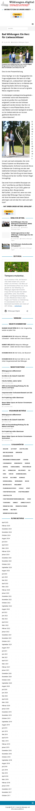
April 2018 (5, 776)
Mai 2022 (5, 619)
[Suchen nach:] (17, 28)
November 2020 (7, 676)
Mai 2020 (5, 696)
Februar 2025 (6, 525)
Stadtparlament (23, 492)
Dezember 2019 (6, 712)
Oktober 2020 (6, 680)
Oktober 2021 (6, 641)
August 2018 (6, 763)
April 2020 (5, 699)
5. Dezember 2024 (7, 399)
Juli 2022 (4, 612)
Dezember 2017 (6, 789)
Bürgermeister (8, 456)
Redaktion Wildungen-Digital (21, 42)
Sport (28, 488)
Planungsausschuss (9, 488)
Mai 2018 (5, 773)
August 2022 (6, 609)
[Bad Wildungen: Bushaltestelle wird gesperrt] (6, 246)
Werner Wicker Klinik (10, 513)
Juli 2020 (4, 689)
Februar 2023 (6, 590)
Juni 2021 (5, 654)
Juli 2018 (4, 766)
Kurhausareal (7, 481)
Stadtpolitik (7, 495)
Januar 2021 (5, 670)
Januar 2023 (5, 593)
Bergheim (19, 452)
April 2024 (5, 545)
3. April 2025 (6, 373)
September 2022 (7, 606)
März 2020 (5, 702)
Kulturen (13, 477)
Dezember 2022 (6, 596)
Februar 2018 (6, 782)
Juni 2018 (5, 770)
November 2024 (7, 532)
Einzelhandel (15, 466)
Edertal (5, 466)
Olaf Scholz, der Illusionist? (23, 353)
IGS (29, 470)
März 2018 (5, 779)
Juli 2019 (4, 728)
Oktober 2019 (6, 718)
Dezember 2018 (6, 750)
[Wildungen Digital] (17, 5)
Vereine (5, 509)
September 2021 (7, 644)
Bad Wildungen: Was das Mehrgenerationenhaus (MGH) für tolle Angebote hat (21, 223)
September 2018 (7, 760)
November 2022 (7, 599)
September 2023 (7, 567)
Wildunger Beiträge (17, 411)
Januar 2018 (5, 786)
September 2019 (7, 721)
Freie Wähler (27, 466)
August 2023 (6, 570)
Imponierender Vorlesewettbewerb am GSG (17, 392)
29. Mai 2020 (16, 238)
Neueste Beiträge (17, 367)
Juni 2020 (5, 692)
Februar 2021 (6, 667)
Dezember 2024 (6, 529)
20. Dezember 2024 (8, 389)
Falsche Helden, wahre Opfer (12, 381)
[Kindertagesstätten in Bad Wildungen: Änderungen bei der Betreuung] (6, 235)
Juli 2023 (4, 574)
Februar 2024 (6, 551)
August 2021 (6, 648)
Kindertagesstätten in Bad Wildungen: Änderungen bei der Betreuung (22, 234)
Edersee (27, 463)
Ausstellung (24, 449)
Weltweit (14, 509)
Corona (25, 459)
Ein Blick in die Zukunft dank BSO (13, 376)
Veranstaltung (8, 506)
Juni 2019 (5, 731)
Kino (4, 474)
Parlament (17, 484)
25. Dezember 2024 (8, 383)
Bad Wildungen (8, 452)
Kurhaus (22, 477)
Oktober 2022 (6, 603)
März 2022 (5, 625)
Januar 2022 (5, 631)
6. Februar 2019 (16, 227)
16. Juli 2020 (7, 42)
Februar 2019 (6, 744)
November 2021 (7, 638)
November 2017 (7, 792)
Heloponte (21, 470)
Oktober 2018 (6, 757)
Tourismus (6, 502)
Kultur (5, 477)
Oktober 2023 (6, 564)
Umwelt (15, 502)
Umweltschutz (26, 502)
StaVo (29, 499)
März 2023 (5, 586)
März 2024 (5, 548)
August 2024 (6, 538)
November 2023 (7, 561)
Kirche (11, 474)
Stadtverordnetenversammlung (13, 499)
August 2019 (6, 725)
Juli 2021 (4, 651)
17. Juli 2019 (15, 248)
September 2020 (7, 683)
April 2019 (5, 737)
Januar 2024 (5, 554)
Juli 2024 (4, 542)
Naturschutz (7, 484)
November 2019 (7, 715)
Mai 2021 (5, 657)
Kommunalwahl (21, 474)
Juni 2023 (5, 577)
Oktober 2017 (6, 795)
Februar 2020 (6, 705)
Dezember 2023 (6, 558)
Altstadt (14, 449)
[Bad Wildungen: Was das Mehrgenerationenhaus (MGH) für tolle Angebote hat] (6, 224)
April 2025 (5, 522)
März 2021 (5, 664)
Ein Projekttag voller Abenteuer (13, 397)
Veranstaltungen (21, 506)
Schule (21, 488)
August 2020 (6, 686)
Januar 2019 (5, 747)
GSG (4, 470)
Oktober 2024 (6, 535)
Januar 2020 (5, 709)
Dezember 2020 (6, 673)
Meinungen (18, 481)
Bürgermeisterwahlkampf (11, 459)
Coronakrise (7, 463)
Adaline (5, 449)
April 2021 (5, 660)
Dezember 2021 (6, 635)
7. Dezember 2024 (7, 394)
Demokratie (18, 463)
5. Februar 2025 (7, 378)
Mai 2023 (5, 580)
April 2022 (5, 622)
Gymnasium (12, 470)
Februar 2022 (6, 628)
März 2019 (5, 741)
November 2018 (7, 754)
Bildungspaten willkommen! (11, 371)
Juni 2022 (5, 615)
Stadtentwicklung (9, 492)
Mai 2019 (5, 734)
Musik (27, 481)
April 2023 (5, 583)
